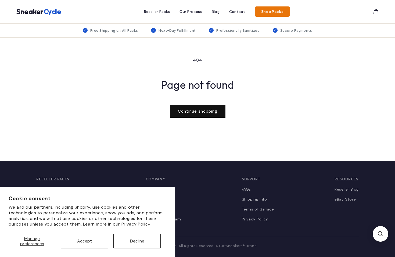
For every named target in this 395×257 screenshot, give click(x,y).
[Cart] (376, 12)
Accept (84, 241)
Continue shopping (197, 111)
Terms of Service (258, 209)
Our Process (190, 11)
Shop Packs (272, 11)
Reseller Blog (347, 189)
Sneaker (38, 11)
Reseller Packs (157, 11)
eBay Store (345, 199)
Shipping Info (254, 199)
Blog (216, 11)
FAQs (246, 189)
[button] (380, 234)
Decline (137, 241)
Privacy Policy (135, 224)
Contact (237, 11)
